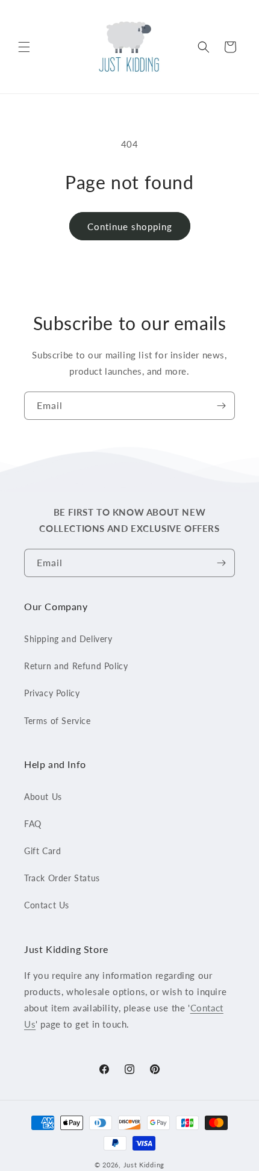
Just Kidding (143, 1165)
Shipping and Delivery (68, 639)
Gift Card (42, 851)
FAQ (33, 824)
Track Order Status (62, 878)
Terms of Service (57, 721)
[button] (24, 47)
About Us (43, 797)
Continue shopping (129, 226)
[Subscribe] (221, 406)
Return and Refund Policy (76, 666)
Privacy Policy (52, 693)
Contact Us (46, 905)
